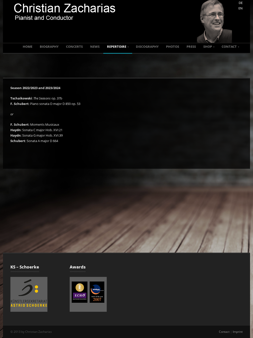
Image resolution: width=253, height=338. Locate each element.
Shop (207, 46)
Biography (49, 46)
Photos (172, 46)
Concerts (74, 46)
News (95, 46)
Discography (147, 46)
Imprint (238, 332)
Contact (229, 46)
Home (27, 46)
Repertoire (116, 46)
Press (191, 46)
